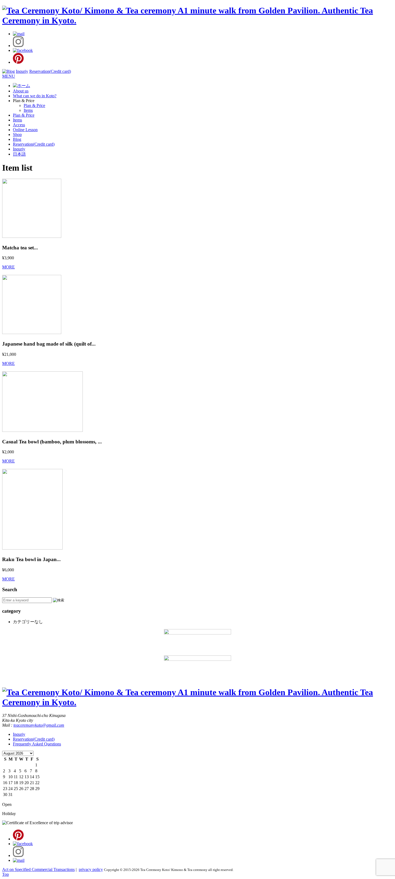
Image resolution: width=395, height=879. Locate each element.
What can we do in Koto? (34, 96)
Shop (17, 134)
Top (5, 874)
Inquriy (22, 71)
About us (20, 91)
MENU (8, 76)
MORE (8, 267)
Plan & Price (34, 105)
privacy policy (91, 869)
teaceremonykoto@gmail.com (38, 725)
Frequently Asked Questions (37, 744)
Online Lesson (25, 129)
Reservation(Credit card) (50, 71)
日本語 (19, 154)
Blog (17, 139)
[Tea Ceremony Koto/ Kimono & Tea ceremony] (197, 20)
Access (19, 125)
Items (28, 110)
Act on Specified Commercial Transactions (38, 869)
